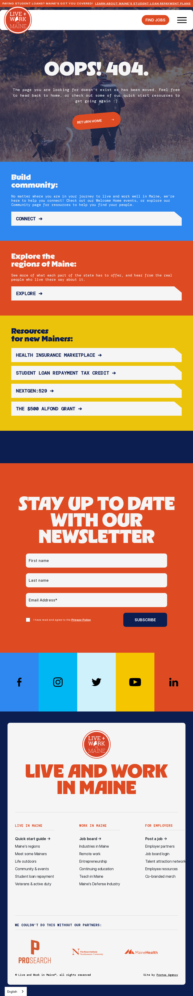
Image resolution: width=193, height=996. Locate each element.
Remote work (90, 854)
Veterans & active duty (33, 884)
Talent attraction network (165, 861)
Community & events (32, 869)
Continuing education (96, 869)
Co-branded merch (160, 876)
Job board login (157, 854)
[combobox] (16, 991)
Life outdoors (25, 861)
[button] (182, 20)
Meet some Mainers (31, 854)
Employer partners (160, 846)
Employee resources (161, 869)
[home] (18, 20)
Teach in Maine (91, 876)
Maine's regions (27, 846)
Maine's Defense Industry (99, 884)
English (12, 991)
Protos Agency (167, 975)
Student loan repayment (34, 876)
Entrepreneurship (93, 861)
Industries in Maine (94, 846)
